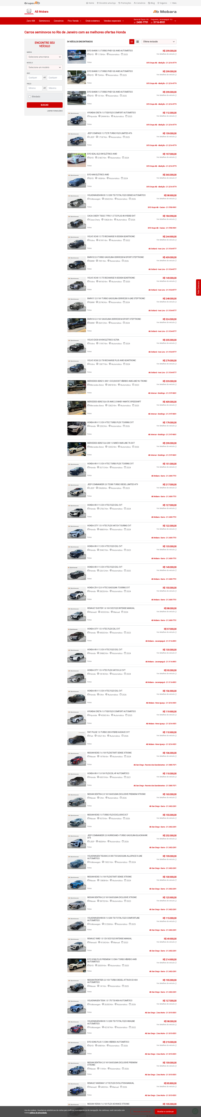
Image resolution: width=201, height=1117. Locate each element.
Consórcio (59, 21)
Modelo (30, 62)
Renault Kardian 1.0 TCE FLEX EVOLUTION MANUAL (110, 1083)
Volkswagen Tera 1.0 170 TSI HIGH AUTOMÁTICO (109, 1000)
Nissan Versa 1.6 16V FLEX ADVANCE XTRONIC (108, 1104)
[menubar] (75, 21)
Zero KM (31, 21)
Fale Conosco (198, 287)
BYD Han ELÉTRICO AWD (98, 175)
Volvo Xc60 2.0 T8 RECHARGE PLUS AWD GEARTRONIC (111, 360)
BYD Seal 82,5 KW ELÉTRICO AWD (102, 154)
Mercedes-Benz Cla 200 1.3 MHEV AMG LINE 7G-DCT (111, 443)
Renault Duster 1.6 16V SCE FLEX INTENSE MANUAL (111, 608)
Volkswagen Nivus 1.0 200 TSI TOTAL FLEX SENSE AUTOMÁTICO (116, 195)
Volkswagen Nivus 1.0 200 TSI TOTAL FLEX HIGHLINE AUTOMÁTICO (111, 1022)
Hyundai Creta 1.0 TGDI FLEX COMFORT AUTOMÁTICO (111, 113)
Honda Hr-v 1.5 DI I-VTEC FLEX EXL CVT (104, 505)
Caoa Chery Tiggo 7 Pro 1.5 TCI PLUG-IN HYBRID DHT (111, 216)
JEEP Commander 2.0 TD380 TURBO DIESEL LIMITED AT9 (112, 484)
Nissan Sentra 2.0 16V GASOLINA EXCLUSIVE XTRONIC (112, 897)
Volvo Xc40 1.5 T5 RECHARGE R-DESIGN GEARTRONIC (111, 236)
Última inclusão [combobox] (150, 41)
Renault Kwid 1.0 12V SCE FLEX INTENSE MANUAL (109, 938)
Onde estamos (93, 21)
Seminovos (44, 21)
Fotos (89, 62)
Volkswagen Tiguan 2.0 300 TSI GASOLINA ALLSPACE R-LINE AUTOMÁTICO (114, 857)
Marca (29, 52)
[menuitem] (30, 21)
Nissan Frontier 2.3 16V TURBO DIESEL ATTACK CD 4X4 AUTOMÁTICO (112, 981)
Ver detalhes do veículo (166, 54)
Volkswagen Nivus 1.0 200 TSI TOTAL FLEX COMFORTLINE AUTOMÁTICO (113, 919)
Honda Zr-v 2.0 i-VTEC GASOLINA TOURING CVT (108, 587)
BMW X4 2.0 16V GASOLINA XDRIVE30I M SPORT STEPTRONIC (114, 319)
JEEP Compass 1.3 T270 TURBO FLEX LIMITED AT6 (109, 133)
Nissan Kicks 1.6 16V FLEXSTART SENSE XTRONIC (109, 753)
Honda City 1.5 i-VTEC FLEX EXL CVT (103, 629)
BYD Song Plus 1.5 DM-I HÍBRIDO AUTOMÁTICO (108, 1042)
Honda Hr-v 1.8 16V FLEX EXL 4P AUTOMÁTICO (108, 773)
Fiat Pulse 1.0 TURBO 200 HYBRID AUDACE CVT (108, 732)
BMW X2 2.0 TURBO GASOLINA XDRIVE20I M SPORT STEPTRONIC (115, 257)
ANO (28, 73)
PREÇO (29, 84)
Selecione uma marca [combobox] (39, 57)
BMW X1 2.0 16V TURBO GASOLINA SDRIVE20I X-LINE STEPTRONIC (116, 298)
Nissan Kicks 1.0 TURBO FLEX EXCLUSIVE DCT (107, 815)
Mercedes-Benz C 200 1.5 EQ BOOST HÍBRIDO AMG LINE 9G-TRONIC (117, 381)
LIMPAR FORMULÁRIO (55, 111)
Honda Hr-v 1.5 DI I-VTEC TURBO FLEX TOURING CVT (110, 422)
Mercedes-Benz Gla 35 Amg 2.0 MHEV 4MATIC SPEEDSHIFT (114, 402)
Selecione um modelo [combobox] (39, 67)
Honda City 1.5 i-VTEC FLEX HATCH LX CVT (106, 670)
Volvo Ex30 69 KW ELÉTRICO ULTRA (103, 340)
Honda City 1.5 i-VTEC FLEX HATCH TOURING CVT (109, 526)
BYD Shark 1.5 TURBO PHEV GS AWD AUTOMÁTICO (110, 51)
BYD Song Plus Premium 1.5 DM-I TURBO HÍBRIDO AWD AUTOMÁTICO (112, 960)
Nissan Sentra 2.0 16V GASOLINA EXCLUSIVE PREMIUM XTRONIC (116, 794)
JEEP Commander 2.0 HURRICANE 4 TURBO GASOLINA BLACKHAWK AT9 (117, 836)
